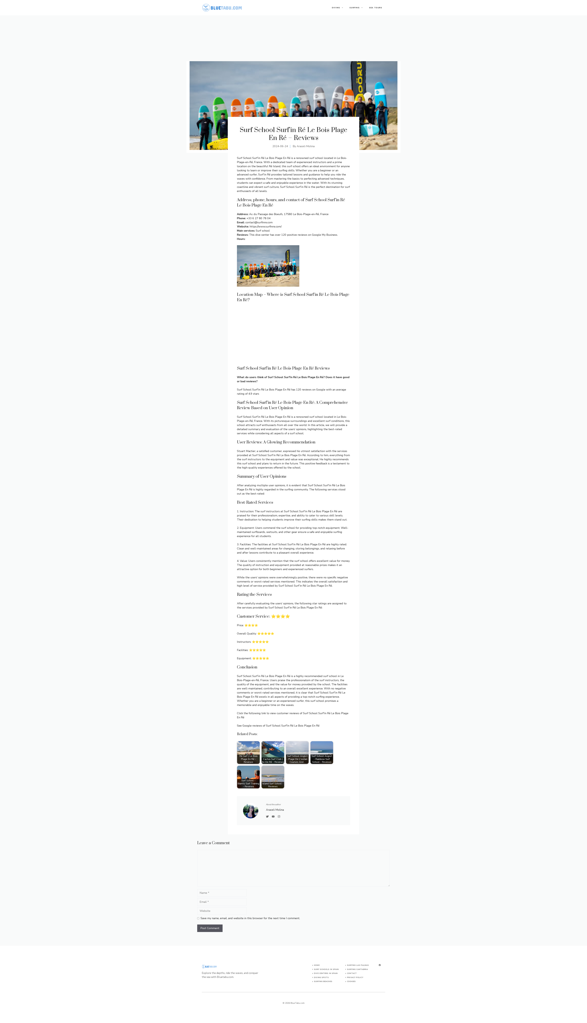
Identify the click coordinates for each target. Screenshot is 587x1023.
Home (316, 965)
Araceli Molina (306, 146)
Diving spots (321, 977)
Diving (336, 7)
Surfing (354, 7)
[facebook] (379, 965)
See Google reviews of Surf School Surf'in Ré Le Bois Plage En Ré (278, 725)
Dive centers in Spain (326, 973)
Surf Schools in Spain (326, 969)
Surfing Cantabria (357, 969)
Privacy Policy (355, 977)
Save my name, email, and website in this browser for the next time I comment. (250, 918)
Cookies (351, 981)
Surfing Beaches (323, 981)
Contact (352, 973)
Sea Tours (375, 7)
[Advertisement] (293, 38)
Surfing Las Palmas (358, 965)
